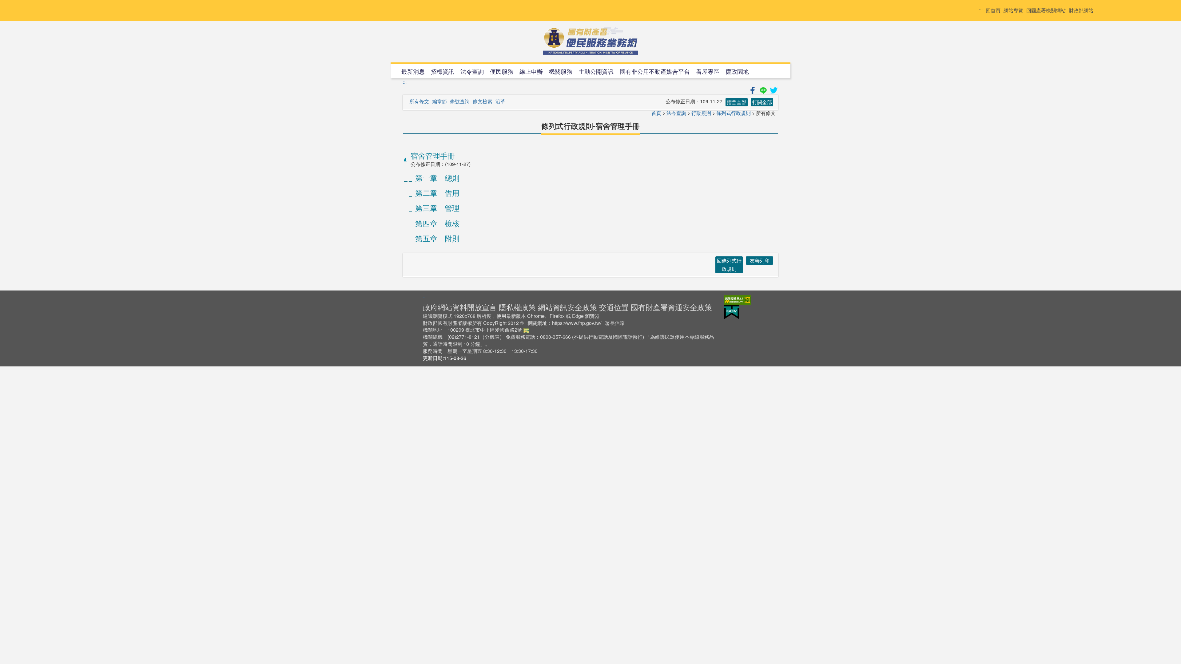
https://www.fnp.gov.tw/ (576, 322)
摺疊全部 (736, 102)
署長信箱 (615, 322)
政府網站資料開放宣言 (460, 307)
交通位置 (614, 307)
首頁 (656, 113)
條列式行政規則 (733, 113)
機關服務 (560, 71)
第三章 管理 (437, 207)
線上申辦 (531, 71)
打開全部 (762, 102)
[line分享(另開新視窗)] (763, 89)
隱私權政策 (517, 307)
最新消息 (413, 71)
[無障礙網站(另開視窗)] (737, 298)
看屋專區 (707, 71)
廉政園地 (737, 71)
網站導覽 (1013, 10)
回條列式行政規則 (729, 264)
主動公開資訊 (596, 71)
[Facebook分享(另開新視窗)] (753, 89)
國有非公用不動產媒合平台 (655, 71)
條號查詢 (460, 101)
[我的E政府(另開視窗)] (731, 311)
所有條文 (419, 101)
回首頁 (993, 10)
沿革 (500, 101)
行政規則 (701, 113)
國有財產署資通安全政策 (671, 307)
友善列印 (759, 260)
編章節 (439, 101)
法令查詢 (472, 71)
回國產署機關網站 (1046, 10)
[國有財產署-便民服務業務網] (590, 41)
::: (981, 10)
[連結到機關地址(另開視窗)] (526, 329)
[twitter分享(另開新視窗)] (773, 89)
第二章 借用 (437, 192)
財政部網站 (1081, 10)
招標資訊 (442, 71)
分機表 (492, 336)
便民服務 (501, 71)
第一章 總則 (437, 177)
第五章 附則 (437, 238)
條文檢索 (482, 101)
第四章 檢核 (437, 223)
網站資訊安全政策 (567, 307)
